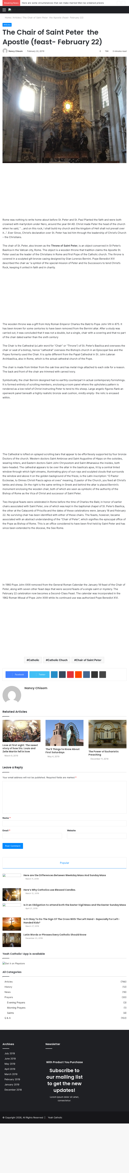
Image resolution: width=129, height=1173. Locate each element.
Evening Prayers (16, 1002)
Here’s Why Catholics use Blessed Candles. (50, 890)
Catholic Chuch (58, 660)
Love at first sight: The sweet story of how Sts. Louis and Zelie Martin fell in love (20, 748)
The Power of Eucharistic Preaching (104, 753)
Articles (17, 17)
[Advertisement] (64, 192)
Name (7, 818)
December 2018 (13, 1089)
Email (6, 830)
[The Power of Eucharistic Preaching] (107, 734)
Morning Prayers (16, 1007)
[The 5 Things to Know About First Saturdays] (64, 733)
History (8, 987)
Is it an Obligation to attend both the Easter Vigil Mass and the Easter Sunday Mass (75, 905)
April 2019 (10, 1069)
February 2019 (12, 1079)
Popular (64, 862)
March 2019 (11, 1074)
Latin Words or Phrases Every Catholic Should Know (55, 934)
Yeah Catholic (55, 1117)
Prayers (9, 997)
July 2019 (10, 1053)
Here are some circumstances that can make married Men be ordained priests (63, 3)
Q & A (8, 1018)
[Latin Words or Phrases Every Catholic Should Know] (12, 940)
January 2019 (12, 1084)
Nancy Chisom (16, 51)
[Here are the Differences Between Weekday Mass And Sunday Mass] (12, 880)
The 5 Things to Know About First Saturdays (63, 750)
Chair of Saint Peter (88, 660)
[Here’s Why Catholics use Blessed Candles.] (12, 894)
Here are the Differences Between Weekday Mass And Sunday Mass (65, 875)
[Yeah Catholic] (16, 9)
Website (71, 830)
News (8, 992)
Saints (10, 1012)
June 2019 (10, 1058)
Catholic (33, 660)
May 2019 (10, 1063)
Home (7, 17)
